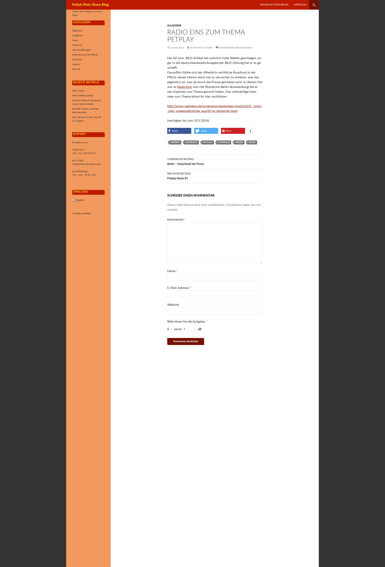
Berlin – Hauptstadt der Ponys (185, 161)
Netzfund (77, 45)
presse (239, 142)
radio (252, 142)
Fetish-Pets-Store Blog (90, 5)
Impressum (300, 5)
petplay (208, 142)
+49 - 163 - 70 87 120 (84, 175)
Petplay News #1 (179, 176)
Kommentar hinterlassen (235, 47)
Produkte (77, 59)
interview (191, 142)
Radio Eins (184, 87)
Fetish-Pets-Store (201, 47)
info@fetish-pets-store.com (86, 164)
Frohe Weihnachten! (82, 95)
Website (173, 304)
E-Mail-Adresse (179, 288)
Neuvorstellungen (81, 50)
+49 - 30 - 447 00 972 (84, 153)
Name (172, 271)
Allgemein (174, 25)
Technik (76, 69)
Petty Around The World (85, 54)
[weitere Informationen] (250, 131)
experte (175, 142)
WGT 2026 (78, 91)
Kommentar (176, 219)
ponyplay (224, 142)
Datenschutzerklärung (274, 5)
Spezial (76, 64)
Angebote (77, 35)
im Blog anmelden (81, 213)
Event (75, 40)
